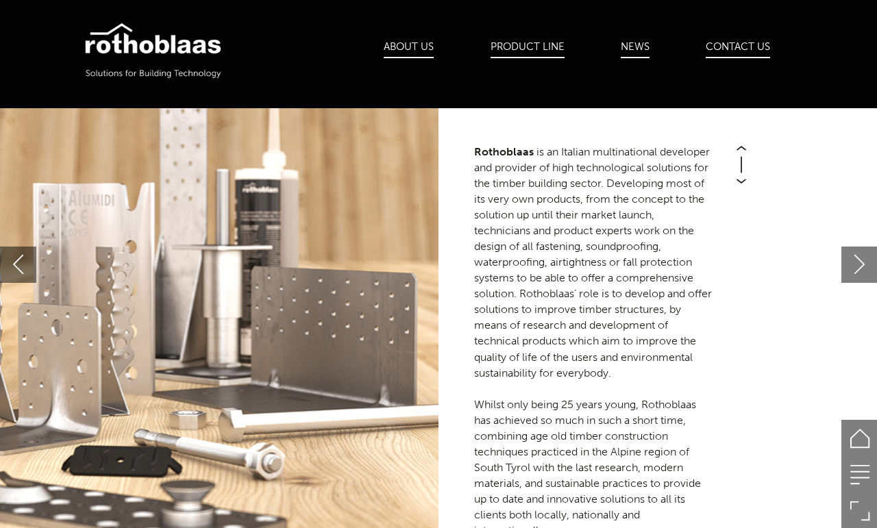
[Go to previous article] (18, 265)
